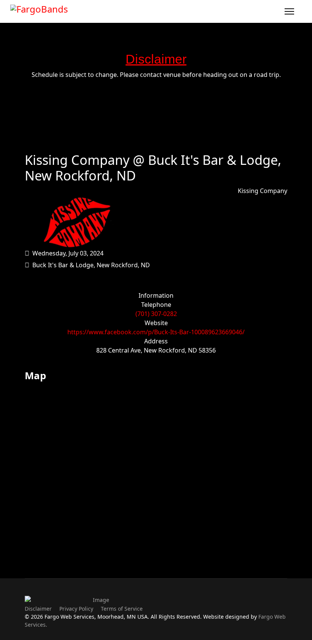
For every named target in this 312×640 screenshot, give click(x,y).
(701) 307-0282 (156, 314)
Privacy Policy (76, 608)
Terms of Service (122, 608)
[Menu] (289, 11)
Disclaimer (38, 608)
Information (156, 295)
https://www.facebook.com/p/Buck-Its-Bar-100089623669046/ (156, 332)
